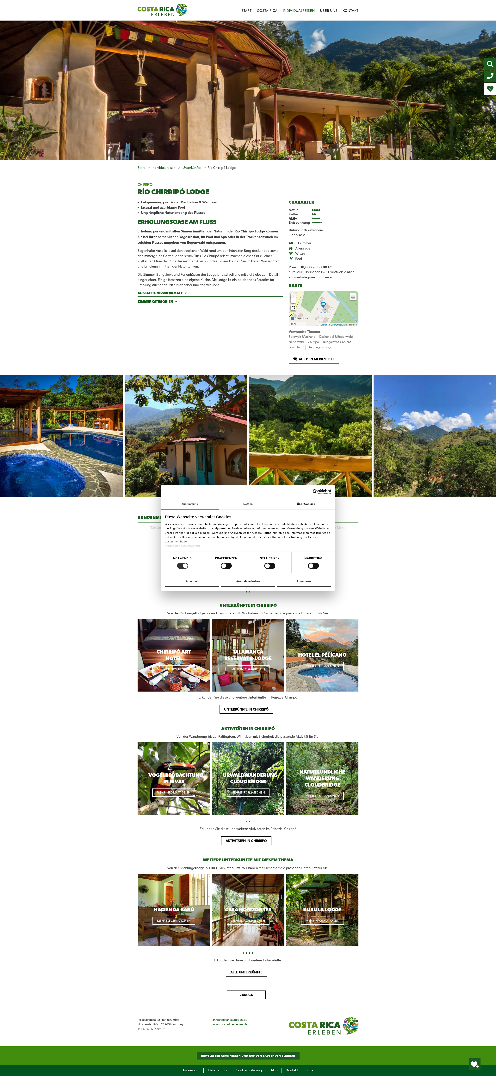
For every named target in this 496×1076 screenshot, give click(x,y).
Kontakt (350, 11)
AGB (274, 1070)
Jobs (310, 1070)
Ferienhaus (296, 347)
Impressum (173, 545)
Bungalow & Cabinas (337, 342)
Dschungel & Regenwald (336, 336)
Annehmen (304, 581)
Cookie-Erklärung (249, 1070)
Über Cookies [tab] (306, 503)
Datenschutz (192, 545)
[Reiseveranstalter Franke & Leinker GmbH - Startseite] (323, 1026)
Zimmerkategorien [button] (155, 302)
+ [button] (293, 296)
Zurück (246, 995)
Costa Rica (267, 11)
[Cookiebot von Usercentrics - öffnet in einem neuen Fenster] (322, 492)
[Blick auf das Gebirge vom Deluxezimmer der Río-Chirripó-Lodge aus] (186, 436)
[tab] (210, 294)
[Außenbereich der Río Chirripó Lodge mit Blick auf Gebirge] (310, 436)
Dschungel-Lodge (320, 347)
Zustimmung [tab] (190, 503)
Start (246, 11)
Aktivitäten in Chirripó (246, 841)
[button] (246, 591)
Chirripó (313, 342)
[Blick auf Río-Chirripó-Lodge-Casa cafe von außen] (61, 436)
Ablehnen (192, 581)
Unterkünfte (192, 168)
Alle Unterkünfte (246, 972)
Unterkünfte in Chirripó (246, 709)
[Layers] (353, 296)
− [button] (293, 301)
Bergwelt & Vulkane (302, 336)
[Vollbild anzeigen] (293, 307)
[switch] (226, 566)
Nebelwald (296, 342)
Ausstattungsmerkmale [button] (160, 293)
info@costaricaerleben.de (230, 1019)
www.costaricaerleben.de (230, 1024)
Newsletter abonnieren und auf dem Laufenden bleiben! (248, 1055)
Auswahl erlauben (248, 581)
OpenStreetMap (338, 324)
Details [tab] (248, 503)
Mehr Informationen (174, 669)
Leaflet (323, 324)
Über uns (329, 11)
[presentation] (134, 555)
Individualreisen (299, 11)
